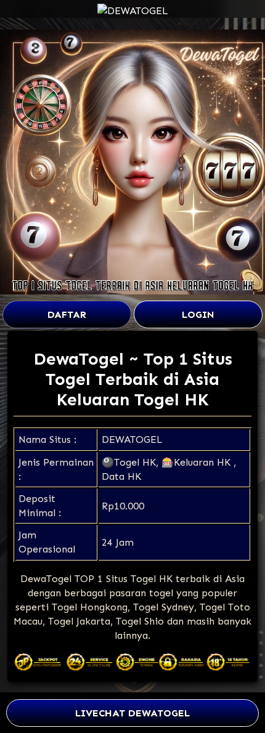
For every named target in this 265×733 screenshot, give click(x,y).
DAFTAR (66, 314)
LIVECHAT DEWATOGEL (132, 713)
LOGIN (198, 314)
